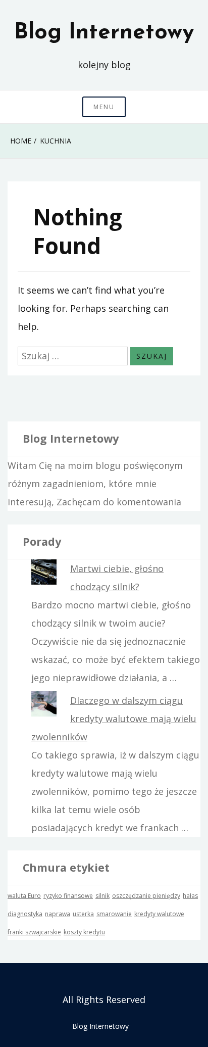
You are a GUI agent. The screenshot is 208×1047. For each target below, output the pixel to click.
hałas (190, 895)
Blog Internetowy (104, 33)
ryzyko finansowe (68, 895)
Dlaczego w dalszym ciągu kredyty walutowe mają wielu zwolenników (113, 718)
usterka (83, 914)
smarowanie (114, 914)
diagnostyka (25, 914)
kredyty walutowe (159, 914)
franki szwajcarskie (34, 932)
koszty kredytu (84, 932)
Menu (104, 107)
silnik (102, 895)
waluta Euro (24, 895)
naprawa (57, 914)
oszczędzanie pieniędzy (146, 895)
